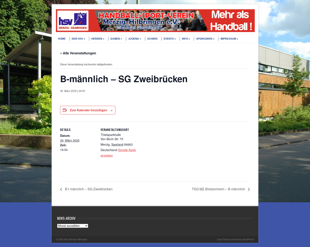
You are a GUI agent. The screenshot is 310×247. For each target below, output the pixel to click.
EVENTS (169, 38)
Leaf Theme (223, 239)
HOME (62, 38)
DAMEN (115, 38)
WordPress (248, 239)
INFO (185, 38)
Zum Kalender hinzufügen (88, 110)
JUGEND (133, 38)
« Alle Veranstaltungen (78, 53)
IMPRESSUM (228, 38)
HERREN (96, 38)
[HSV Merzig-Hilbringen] (155, 31)
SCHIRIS (152, 38)
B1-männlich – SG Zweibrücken (88, 189)
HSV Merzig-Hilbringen (75, 239)
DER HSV (77, 38)
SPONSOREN (204, 38)
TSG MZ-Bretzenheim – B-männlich (219, 189)
